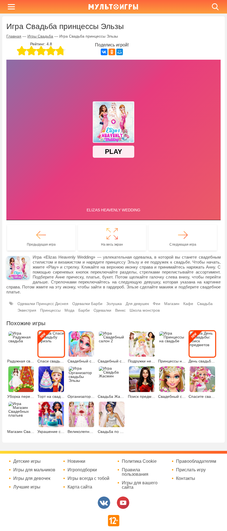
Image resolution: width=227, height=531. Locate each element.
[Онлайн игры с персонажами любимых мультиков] (113, 7)
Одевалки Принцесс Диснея (42, 304)
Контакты (185, 478)
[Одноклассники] (112, 52)
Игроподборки (82, 470)
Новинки (76, 461)
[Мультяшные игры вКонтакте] (104, 502)
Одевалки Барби (87, 304)
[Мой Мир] (119, 52)
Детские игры (27, 461)
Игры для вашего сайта (140, 485)
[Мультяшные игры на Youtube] (123, 502)
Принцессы (50, 310)
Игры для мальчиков (34, 470)
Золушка (114, 304)
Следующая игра (182, 244)
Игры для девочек (31, 478)
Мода (69, 310)
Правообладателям (196, 461)
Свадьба (205, 304)
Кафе (188, 304)
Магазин (171, 304)
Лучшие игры (26, 487)
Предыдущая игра (41, 244)
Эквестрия (26, 310)
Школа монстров (145, 310)
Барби (84, 310)
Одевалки (102, 310)
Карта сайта (80, 487)
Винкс (120, 310)
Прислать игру (191, 470)
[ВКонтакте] (104, 52)
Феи (156, 304)
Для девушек (137, 304)
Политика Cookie (139, 461)
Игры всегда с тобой (88, 478)
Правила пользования (135, 472)
